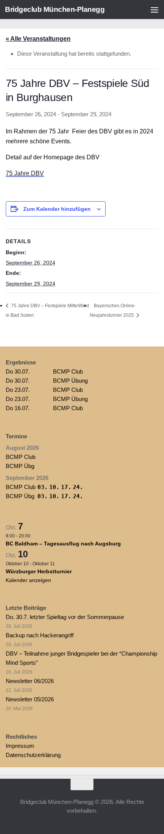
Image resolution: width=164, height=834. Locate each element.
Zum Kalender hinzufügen (57, 209)
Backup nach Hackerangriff (40, 635)
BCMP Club (44, 371)
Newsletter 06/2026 (30, 681)
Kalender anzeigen (28, 580)
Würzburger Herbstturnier (39, 571)
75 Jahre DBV (25, 173)
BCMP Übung (47, 380)
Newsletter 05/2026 (30, 699)
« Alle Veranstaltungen (38, 38)
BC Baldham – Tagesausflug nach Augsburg (63, 543)
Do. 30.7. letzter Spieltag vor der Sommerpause (65, 617)
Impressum (20, 746)
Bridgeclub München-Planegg (55, 9)
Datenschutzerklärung (33, 755)
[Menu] (154, 9)
